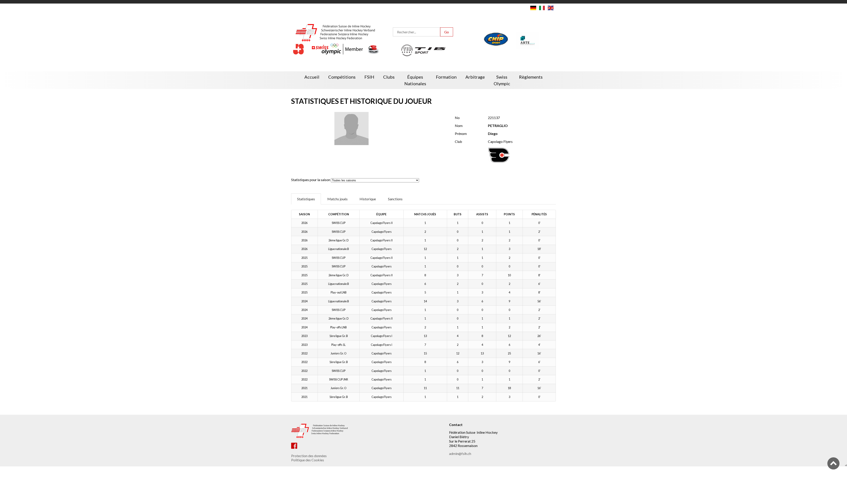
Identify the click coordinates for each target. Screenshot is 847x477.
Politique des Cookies (307, 460)
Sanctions (395, 199)
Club (458, 141)
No (457, 117)
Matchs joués (337, 199)
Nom (459, 125)
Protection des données (309, 456)
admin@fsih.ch (460, 453)
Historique (368, 199)
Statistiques (306, 199)
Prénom (461, 133)
